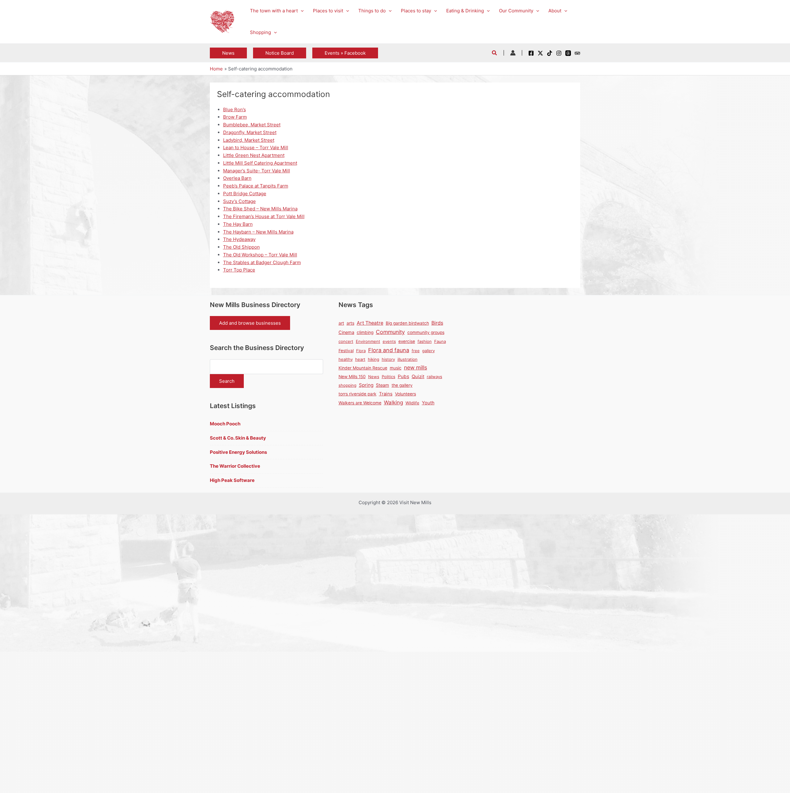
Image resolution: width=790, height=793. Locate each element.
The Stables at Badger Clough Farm (262, 262)
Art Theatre (370, 323)
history (388, 359)
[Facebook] (531, 53)
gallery (428, 350)
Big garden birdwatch (407, 323)
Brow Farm (235, 117)
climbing (365, 332)
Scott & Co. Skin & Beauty (238, 438)
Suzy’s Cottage (239, 201)
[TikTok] (549, 53)
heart (360, 359)
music (395, 367)
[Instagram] (559, 53)
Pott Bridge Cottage (244, 193)
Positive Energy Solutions (238, 452)
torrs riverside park (357, 393)
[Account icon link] (513, 53)
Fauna (440, 341)
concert (346, 341)
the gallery (402, 385)
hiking (373, 359)
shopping (347, 385)
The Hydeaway (239, 239)
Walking (393, 402)
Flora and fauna (388, 350)
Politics (388, 376)
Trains (386, 394)
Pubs (403, 376)
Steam (382, 385)
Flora (361, 350)
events (389, 341)
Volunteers (405, 393)
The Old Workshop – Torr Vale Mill (260, 255)
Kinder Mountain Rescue (363, 367)
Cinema (346, 332)
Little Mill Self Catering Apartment (260, 163)
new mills (415, 367)
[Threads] (568, 53)
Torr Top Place (239, 270)
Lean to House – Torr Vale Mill (255, 147)
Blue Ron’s (234, 109)
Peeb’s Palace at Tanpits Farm (255, 186)
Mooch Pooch (225, 424)
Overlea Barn (237, 178)
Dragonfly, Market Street (249, 132)
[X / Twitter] (540, 53)
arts (350, 323)
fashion (425, 341)
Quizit (418, 376)
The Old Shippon (241, 247)
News (373, 376)
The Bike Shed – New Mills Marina (260, 209)
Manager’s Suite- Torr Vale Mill (256, 171)
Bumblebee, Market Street (252, 125)
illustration (407, 359)
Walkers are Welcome (360, 402)
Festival (346, 350)
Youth (428, 403)
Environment (368, 341)
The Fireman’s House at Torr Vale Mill (264, 216)
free (416, 350)
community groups (425, 332)
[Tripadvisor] (577, 53)
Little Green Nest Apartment (254, 155)
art (341, 323)
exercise (406, 341)
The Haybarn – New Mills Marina (258, 232)
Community (390, 332)
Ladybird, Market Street (248, 140)
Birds (437, 323)
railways (434, 376)
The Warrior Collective (235, 466)
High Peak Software (232, 480)
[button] (301, 11)
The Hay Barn (238, 224)
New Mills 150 (352, 376)
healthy (346, 359)
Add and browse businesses (250, 323)
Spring (366, 385)
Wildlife (412, 402)
